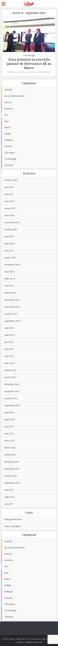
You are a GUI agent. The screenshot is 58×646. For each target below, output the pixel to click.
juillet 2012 (9, 419)
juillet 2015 (9, 243)
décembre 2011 (11, 461)
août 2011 (9, 489)
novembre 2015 (12, 222)
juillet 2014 (9, 278)
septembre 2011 (12, 482)
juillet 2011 (9, 496)
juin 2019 (8, 187)
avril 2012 (9, 433)
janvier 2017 (10, 208)
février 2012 (10, 447)
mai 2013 (8, 349)
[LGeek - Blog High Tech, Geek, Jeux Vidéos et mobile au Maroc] (29, 3)
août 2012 (9, 412)
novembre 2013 (12, 306)
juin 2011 (8, 504)
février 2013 (10, 370)
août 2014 (9, 271)
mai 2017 (8, 194)
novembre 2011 (12, 468)
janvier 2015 (10, 257)
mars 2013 (9, 363)
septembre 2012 (12, 405)
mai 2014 (8, 285)
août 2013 (9, 328)
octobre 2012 (10, 398)
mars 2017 (9, 201)
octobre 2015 (10, 229)
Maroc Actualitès (12, 526)
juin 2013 (8, 342)
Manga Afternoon (13, 519)
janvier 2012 (10, 454)
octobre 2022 (10, 180)
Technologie (29, 55)
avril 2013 (9, 356)
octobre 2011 (10, 475)
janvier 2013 (10, 377)
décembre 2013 (11, 299)
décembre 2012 (11, 384)
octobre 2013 (10, 313)
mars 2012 (9, 440)
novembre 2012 (12, 391)
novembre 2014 (12, 264)
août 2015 (9, 236)
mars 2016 (9, 215)
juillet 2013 (9, 335)
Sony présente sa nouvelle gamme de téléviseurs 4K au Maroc (29, 63)
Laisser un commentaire (39, 72)
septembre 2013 (12, 320)
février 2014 (10, 292)
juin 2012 (8, 426)
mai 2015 (8, 250)
